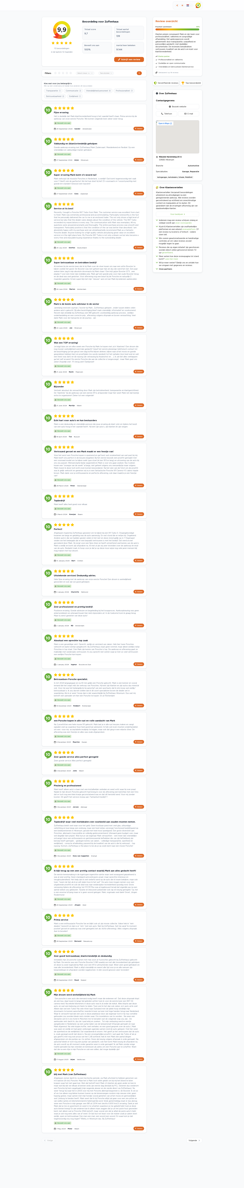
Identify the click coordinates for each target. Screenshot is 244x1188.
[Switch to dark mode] (182, 5)
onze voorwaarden (183, 223)
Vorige (50, 1140)
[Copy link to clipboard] (177, 5)
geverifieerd (167, 253)
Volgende (193, 1140)
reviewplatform (188, 229)
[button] (177, 268)
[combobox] (85, 73)
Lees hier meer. (171, 259)
